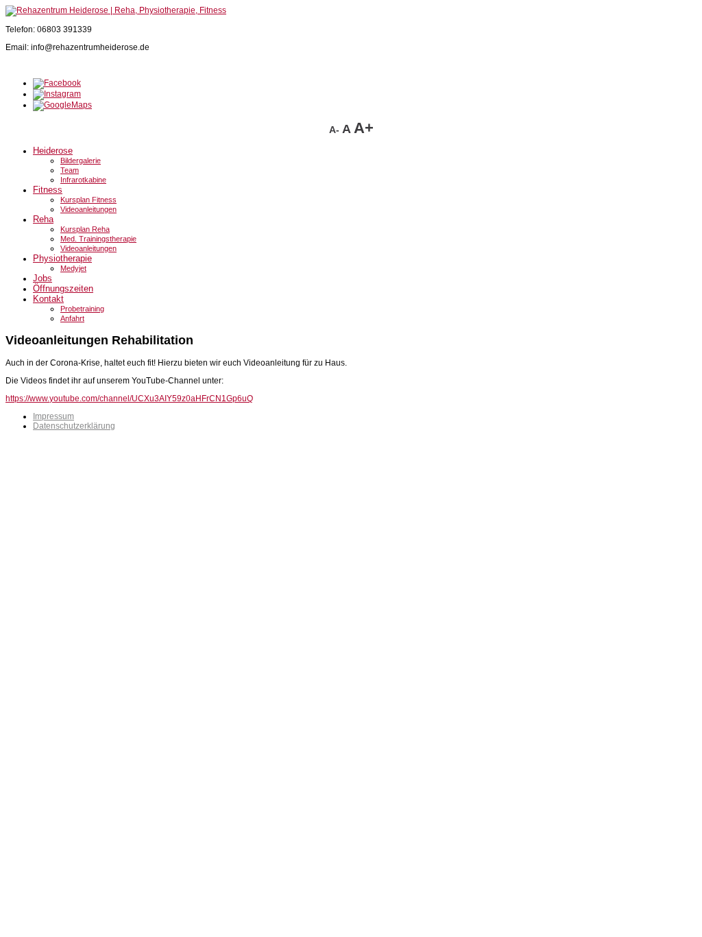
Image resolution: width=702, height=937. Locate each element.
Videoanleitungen (88, 209)
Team (69, 170)
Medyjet (73, 268)
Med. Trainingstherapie (98, 239)
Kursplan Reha (85, 229)
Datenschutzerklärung (74, 426)
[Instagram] (57, 94)
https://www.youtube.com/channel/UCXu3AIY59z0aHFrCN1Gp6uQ (129, 398)
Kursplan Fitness (88, 199)
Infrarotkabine (83, 180)
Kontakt (48, 299)
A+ (364, 128)
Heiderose (53, 150)
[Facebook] (57, 83)
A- (335, 129)
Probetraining (82, 309)
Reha (43, 219)
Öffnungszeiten (63, 288)
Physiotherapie (62, 258)
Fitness (47, 190)
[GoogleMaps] (62, 105)
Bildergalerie (80, 160)
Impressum (53, 416)
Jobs (42, 278)
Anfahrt (72, 318)
